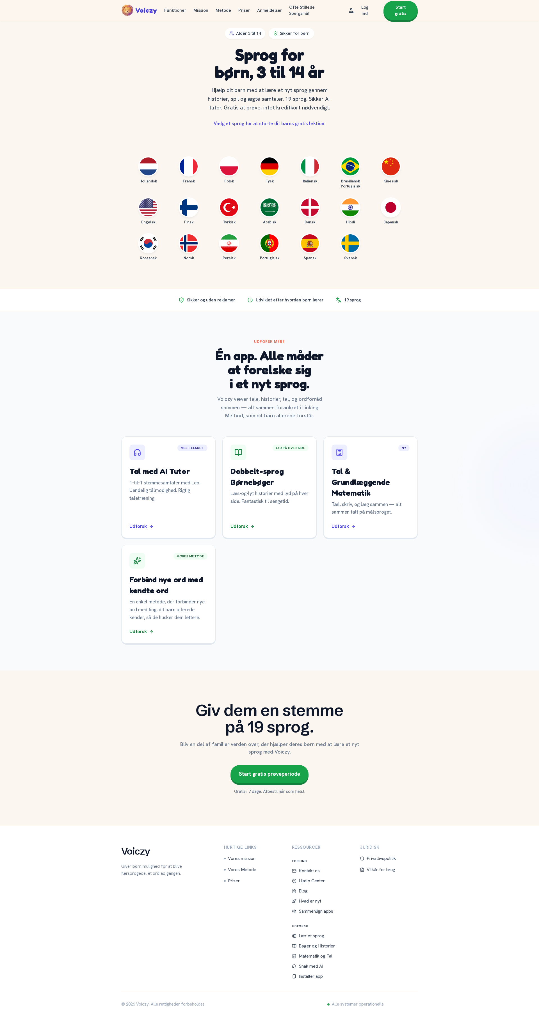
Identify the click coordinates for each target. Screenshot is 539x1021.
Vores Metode (242, 870)
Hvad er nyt (310, 901)
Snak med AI (311, 966)
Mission (200, 10)
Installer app (311, 976)
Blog (303, 891)
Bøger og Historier (317, 946)
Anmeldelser (269, 10)
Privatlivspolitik (381, 858)
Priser (244, 10)
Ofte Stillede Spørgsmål (302, 10)
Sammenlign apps (316, 911)
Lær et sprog (311, 936)
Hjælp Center (312, 881)
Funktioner (175, 10)
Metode (223, 10)
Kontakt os (309, 871)
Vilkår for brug (381, 870)
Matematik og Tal (315, 956)
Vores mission (241, 858)
